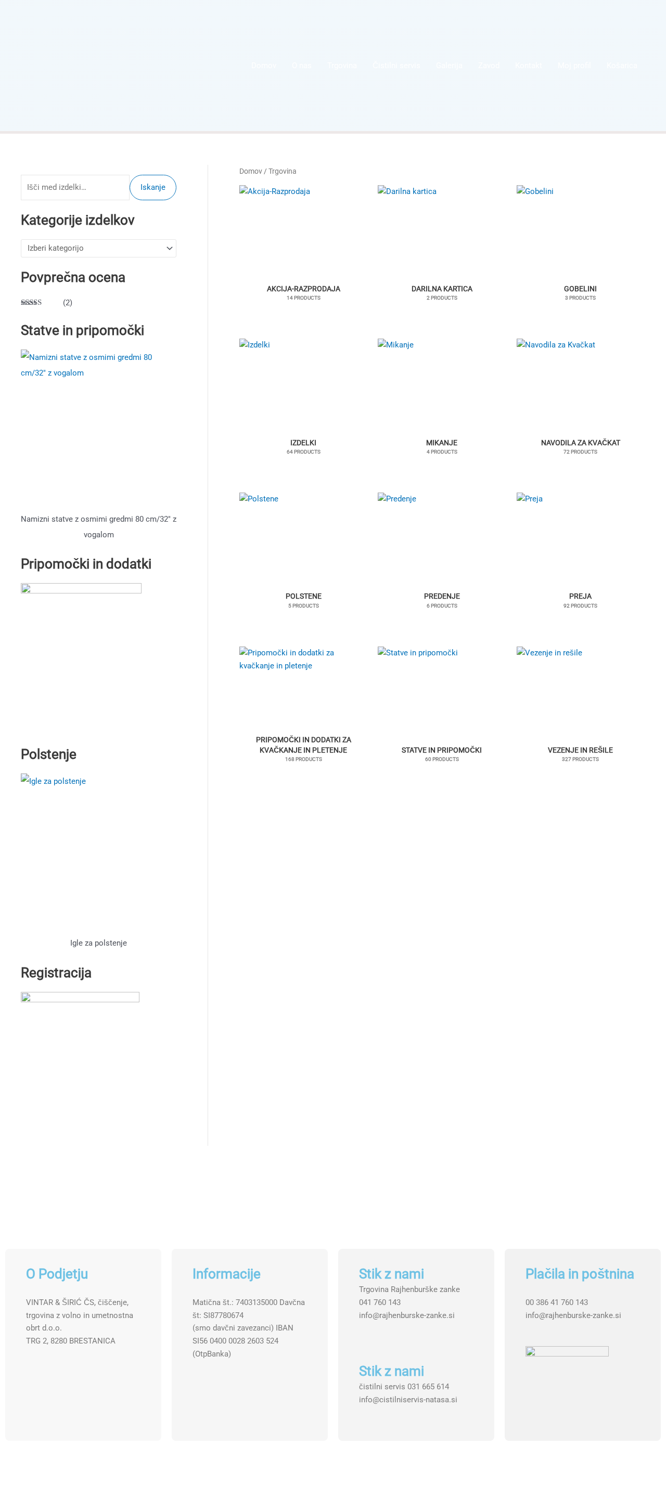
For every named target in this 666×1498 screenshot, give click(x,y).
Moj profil (574, 65)
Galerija (449, 65)
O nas (302, 65)
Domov (263, 65)
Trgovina (342, 65)
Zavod (488, 65)
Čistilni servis (396, 65)
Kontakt (528, 65)
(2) (46, 303)
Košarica (622, 65)
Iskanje (152, 187)
